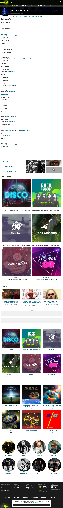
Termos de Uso (17, 487)
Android (46, 487)
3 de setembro (23, 130)
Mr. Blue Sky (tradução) (8, 166)
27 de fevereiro (9, 85)
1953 (13, 126)
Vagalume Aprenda (5, 490)
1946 (15, 140)
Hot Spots (40, 5)
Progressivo (13, 13)
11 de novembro (9, 116)
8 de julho (8, 135)
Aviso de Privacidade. (34, 502)
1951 (15, 79)
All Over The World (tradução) (9, 171)
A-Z (28, 5)
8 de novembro (9, 140)
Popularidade (34, 16)
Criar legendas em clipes (31, 490)
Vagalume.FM (47, 5)
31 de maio (8, 130)
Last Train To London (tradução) (10, 163)
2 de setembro (9, 79)
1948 (14, 45)
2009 (31, 58)
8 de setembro (9, 58)
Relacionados (27, 16)
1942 (14, 91)
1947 (16, 35)
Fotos (21, 16)
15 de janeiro (9, 121)
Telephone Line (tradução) (8, 169)
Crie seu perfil (29, 485)
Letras (12, 16)
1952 (14, 121)
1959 (13, 104)
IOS (43, 487)
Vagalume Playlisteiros (5, 488)
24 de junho (8, 54)
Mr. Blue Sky (5, 161)
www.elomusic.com (5, 155)
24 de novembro (9, 144)
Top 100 (18, 5)
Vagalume (6, 2)
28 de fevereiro (9, 71)
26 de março (9, 45)
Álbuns (16, 16)
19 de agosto (9, 91)
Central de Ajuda (17, 485)
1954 (15, 116)
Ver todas (22, 158)
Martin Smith (4, 94)
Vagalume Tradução (5, 491)
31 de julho (8, 126)
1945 (15, 58)
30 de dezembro (9, 35)
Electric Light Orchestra (19, 10)
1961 (7, 99)
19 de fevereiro (25, 58)
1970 (8, 23)
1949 (13, 135)
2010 (29, 130)
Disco (22, 13)
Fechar (31, 505)
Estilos (24, 5)
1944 (16, 144)
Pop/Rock (18, 13)
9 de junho (8, 104)
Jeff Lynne (4, 34)
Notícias (33, 5)
